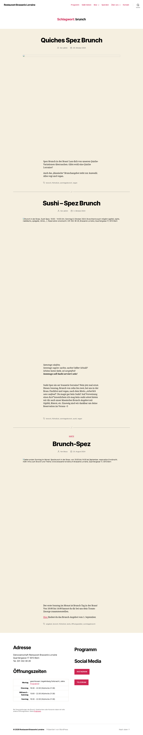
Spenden (105, 5)
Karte (71, 436)
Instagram (82, 672)
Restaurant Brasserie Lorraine (19, 5)
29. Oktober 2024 (79, 48)
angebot (49, 624)
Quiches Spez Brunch (71, 40)
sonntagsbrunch (66, 183)
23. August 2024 (79, 452)
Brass (66, 452)
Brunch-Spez (72, 444)
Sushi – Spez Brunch (71, 203)
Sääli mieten (86, 5)
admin (65, 48)
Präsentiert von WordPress (57, 729)
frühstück (55, 183)
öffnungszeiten (76, 624)
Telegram (81, 682)
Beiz (95, 5)
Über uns (114, 5)
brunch (48, 183)
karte (69, 624)
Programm (75, 5)
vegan (75, 183)
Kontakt (126, 5)
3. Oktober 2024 (79, 211)
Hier (45, 617)
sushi (75, 419)
